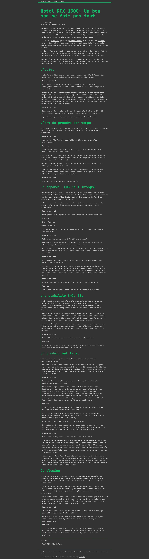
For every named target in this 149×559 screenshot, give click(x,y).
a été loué (55, 41)
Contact (62, 1)
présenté (101, 41)
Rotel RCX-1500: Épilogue (52, 544)
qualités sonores (75, 41)
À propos (55, 1)
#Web (63, 24)
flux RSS (82, 557)
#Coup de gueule (54, 24)
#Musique (44, 24)
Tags (49, 1)
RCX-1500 (80, 30)
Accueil (43, 1)
